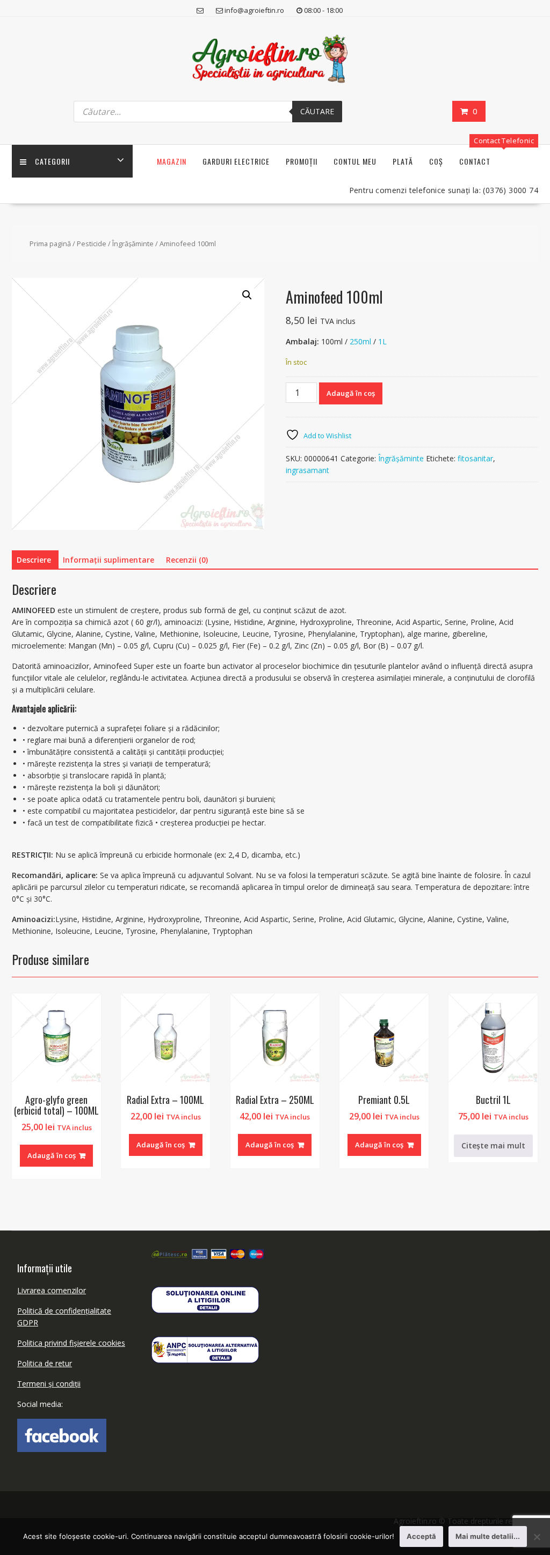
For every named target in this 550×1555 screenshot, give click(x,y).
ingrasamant (307, 470)
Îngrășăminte (133, 243)
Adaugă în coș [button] (51, 1155)
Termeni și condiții (49, 1384)
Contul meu (355, 161)
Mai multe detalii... (487, 1536)
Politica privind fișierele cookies (71, 1343)
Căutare (317, 111)
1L (382, 341)
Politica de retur (44, 1363)
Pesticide (91, 243)
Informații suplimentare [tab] (108, 560)
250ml (360, 341)
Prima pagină (50, 243)
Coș (436, 161)
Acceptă (421, 1536)
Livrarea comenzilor (51, 1290)
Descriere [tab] (34, 560)
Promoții (301, 161)
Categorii (52, 161)
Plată (403, 161)
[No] (536, 1536)
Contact (474, 161)
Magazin (171, 161)
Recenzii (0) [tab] (187, 560)
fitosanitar (475, 458)
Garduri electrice (236, 161)
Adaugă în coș (351, 393)
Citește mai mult (493, 1145)
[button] (247, 295)
